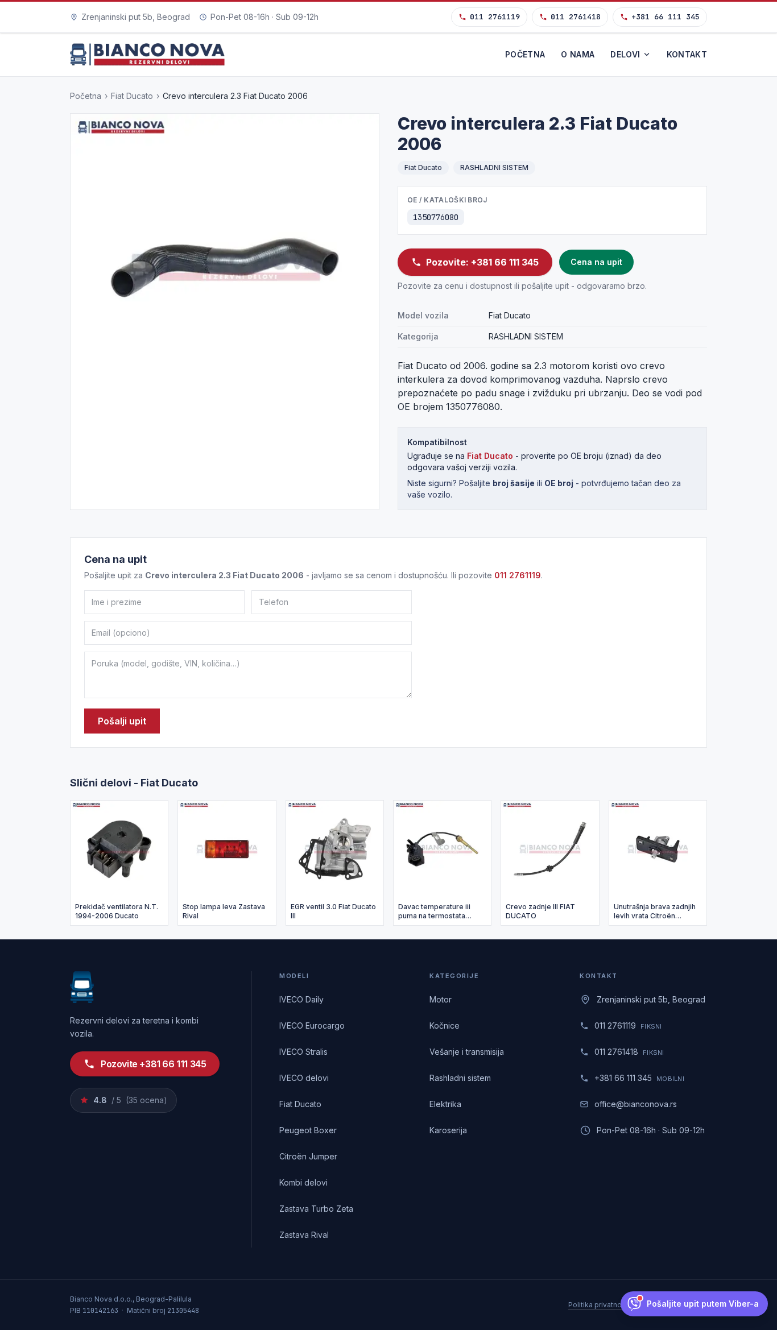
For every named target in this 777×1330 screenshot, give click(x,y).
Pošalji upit (122, 721)
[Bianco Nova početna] (147, 54)
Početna (525, 54)
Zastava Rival (304, 1235)
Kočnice (444, 1025)
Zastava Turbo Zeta (316, 1208)
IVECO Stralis (303, 1051)
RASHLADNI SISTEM (494, 167)
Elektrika (445, 1104)
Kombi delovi (303, 1182)
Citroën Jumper (308, 1156)
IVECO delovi (304, 1078)
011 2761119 (495, 17)
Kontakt (687, 54)
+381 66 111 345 (665, 17)
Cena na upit (596, 262)
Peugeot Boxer (308, 1130)
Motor (440, 999)
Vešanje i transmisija (466, 1051)
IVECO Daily (301, 999)
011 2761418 (576, 17)
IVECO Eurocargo (312, 1025)
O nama (577, 54)
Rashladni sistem (460, 1078)
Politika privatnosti (599, 1304)
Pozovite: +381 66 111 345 (482, 262)
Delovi (625, 54)
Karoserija (448, 1130)
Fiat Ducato (132, 96)
